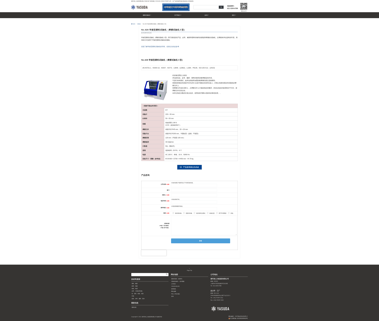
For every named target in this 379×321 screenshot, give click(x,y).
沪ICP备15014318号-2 (241, 316)
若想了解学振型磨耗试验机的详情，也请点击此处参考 (160, 46)
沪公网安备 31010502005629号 (239, 318)
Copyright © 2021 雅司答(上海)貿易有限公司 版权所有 (146, 316)
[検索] (221, 7)
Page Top (189, 270)
